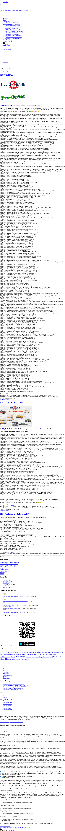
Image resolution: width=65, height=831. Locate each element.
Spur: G (50, 657)
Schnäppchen (42, 657)
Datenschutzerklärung (5, 826)
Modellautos (6, 581)
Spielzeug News (8, 566)
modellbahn (41, 654)
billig (11, 652)
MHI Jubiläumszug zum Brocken (14, 32)
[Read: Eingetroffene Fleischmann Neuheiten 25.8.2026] (4, 599)
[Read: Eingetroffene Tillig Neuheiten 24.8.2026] (4, 611)
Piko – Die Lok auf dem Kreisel (14, 30)
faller (35, 652)
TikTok (2, 574)
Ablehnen (15, 722)
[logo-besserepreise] (14, 10)
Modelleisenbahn (4, 71)
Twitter (3, 568)
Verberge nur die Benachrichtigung (21, 827)
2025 (4, 652)
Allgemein (5, 580)
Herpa (60, 652)
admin (12, 393)
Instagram (2, 572)
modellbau (49, 654)
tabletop (13, 659)
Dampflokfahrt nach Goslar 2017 (14, 31)
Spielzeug (5, 585)
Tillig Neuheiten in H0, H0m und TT (15, 514)
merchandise (7, 654)
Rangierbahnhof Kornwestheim (14, 35)
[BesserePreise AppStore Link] (8, 645)
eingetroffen (23, 652)
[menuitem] (34, 2)
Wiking (27, 659)
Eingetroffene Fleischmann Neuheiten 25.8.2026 (15, 601)
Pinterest (4, 571)
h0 (58, 652)
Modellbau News (9, 564)
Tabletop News (8, 565)
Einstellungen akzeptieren (6, 827)
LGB (4, 654)
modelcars (18, 654)
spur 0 (47, 657)
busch (17, 652)
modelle (54, 654)
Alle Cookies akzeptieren (6, 722)
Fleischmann (39, 652)
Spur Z (9, 659)
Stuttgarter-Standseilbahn (12, 34)
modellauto (25, 654)
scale (36, 657)
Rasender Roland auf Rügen (13, 25)
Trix (19, 659)
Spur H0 (57, 657)
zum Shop (5, 2)
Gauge (50, 652)
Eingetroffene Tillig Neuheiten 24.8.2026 (13, 612)
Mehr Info (20, 722)
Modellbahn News (9, 562)
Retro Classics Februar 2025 (13, 24)
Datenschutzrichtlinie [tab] (5, 820)
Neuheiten (20, 656)
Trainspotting (6, 587)
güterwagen (54, 652)
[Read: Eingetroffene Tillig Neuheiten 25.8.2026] (4, 595)
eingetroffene (30, 652)
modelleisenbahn (5, 657)
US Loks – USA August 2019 (13, 27)
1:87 (1, 652)
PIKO (29, 657)
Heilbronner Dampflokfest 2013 (14, 37)
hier (41, 429)
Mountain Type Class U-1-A (13, 28)
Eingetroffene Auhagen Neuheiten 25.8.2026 (14, 605)
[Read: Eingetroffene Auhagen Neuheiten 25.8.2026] (4, 603)
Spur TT (4, 659)
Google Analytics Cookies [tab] (6, 777)
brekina (14, 652)
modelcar (12, 654)
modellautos (32, 654)
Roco (33, 657)
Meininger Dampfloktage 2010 (14, 38)
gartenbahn (44, 652)
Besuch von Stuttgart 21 (12, 22)
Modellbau (6, 583)
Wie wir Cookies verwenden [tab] (7, 731)
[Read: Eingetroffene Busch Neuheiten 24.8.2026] (7, 606)
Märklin (13, 657)
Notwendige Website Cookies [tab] (7, 745)
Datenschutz (6, 697)
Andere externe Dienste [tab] (6, 790)
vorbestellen (23, 659)
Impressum (6, 695)
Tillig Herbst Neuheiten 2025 (12, 403)
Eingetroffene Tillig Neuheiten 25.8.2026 (13, 596)
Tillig (16, 659)
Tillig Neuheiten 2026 (8, 75)
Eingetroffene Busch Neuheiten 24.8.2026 (13, 608)
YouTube (4, 569)
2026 (7, 652)
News (27, 657)
